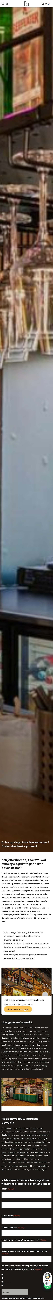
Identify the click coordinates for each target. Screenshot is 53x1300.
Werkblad (7, 1282)
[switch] (47, 1283)
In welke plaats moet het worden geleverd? (23, 1240)
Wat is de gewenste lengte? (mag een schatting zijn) (24, 1252)
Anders (6, 1285)
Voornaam (5, 1199)
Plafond (6, 1274)
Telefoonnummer (12, 1228)
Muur (5, 1278)
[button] (50, 3)
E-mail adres (10, 1215)
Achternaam (6, 1209)
